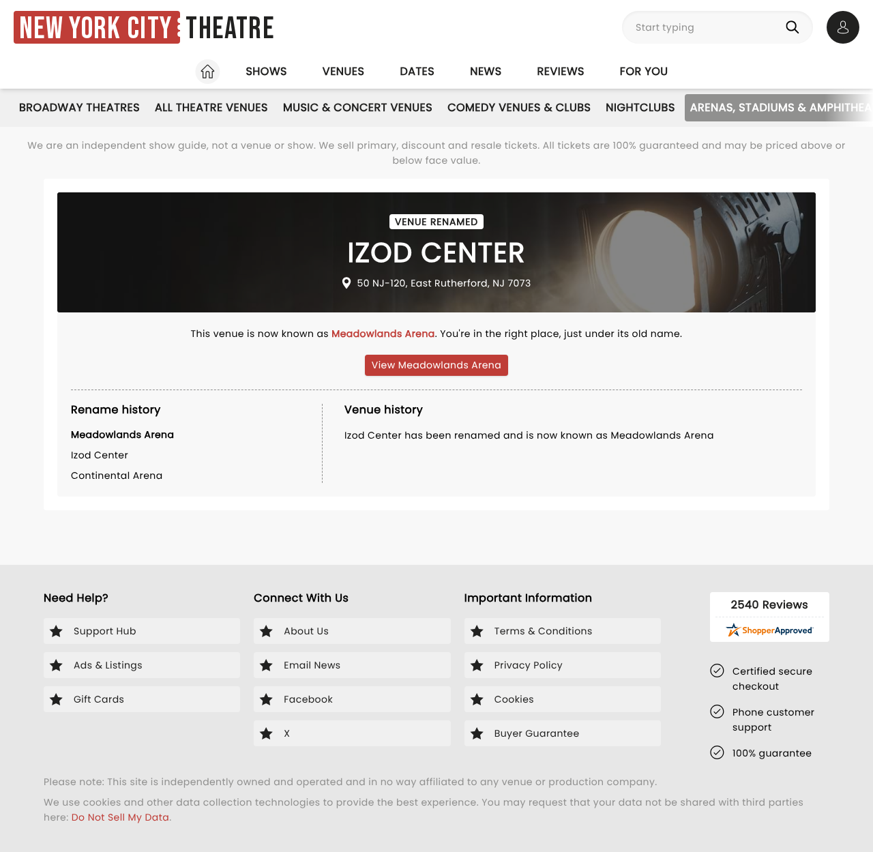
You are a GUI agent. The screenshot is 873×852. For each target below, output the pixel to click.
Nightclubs (640, 107)
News (485, 71)
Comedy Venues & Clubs (519, 107)
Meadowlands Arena (382, 333)
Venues (344, 71)
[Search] (795, 27)
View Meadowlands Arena (436, 365)
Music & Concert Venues (357, 107)
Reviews (561, 71)
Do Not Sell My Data (120, 817)
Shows (266, 71)
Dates (417, 71)
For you (644, 71)
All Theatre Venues (211, 107)
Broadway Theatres (79, 107)
